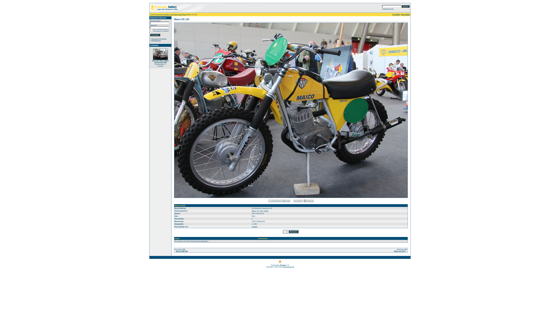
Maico (184, 14)
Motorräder (178, 14)
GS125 (266, 211)
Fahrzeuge (159, 14)
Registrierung (156, 40)
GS (258, 211)
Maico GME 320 (182, 251)
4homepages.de (288, 267)
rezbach (255, 227)
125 (261, 211)
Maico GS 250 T (400, 251)
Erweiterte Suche (388, 9)
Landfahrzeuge (168, 14)
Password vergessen (159, 39)
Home (152, 14)
